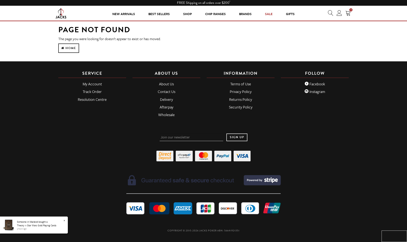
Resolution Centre (92, 99)
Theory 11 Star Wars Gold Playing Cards (36, 225)
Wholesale (166, 114)
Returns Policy (240, 99)
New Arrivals (123, 13)
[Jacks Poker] (61, 13)
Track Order (92, 91)
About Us (166, 84)
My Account (92, 84)
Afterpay (166, 107)
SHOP (187, 13)
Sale (269, 13)
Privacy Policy (241, 91)
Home (70, 48)
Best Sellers (159, 13)
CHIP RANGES (215, 13)
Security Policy (240, 107)
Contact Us (166, 91)
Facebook (317, 84)
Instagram (317, 91)
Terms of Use (240, 84)
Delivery (166, 99)
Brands (245, 13)
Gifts (290, 13)
